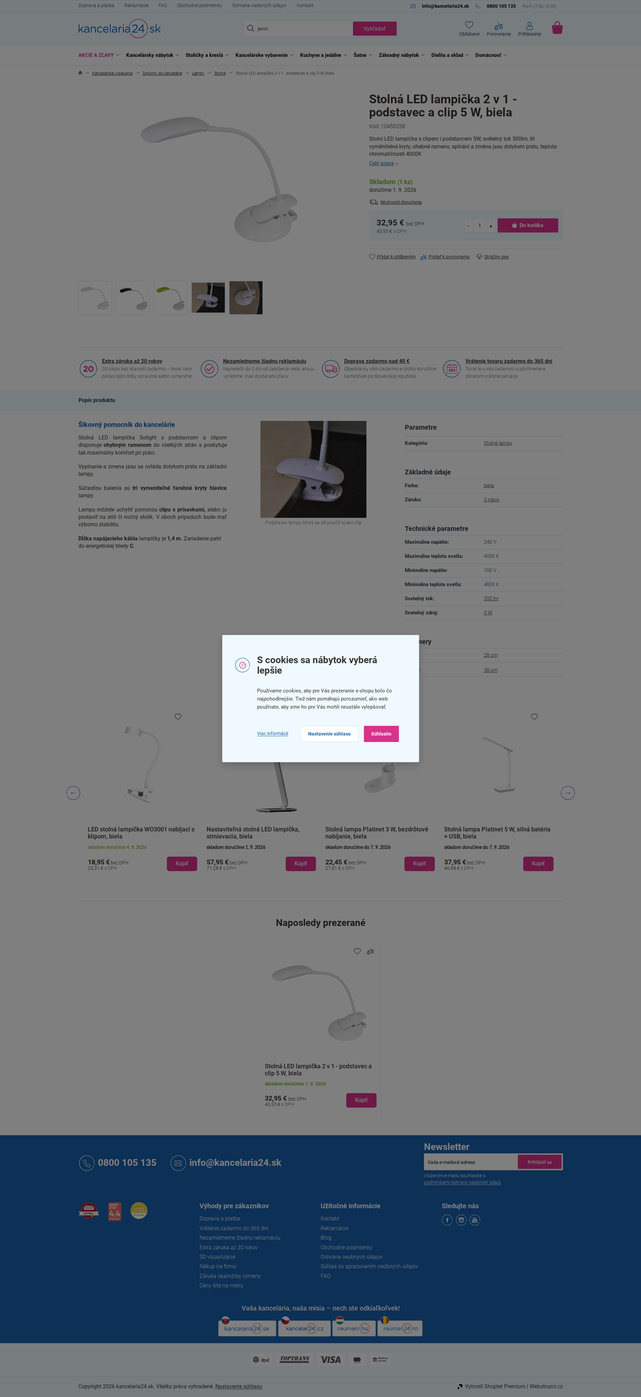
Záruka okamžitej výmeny (230, 1276)
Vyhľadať (375, 29)
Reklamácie (136, 5)
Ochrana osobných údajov (259, 5)
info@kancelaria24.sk (235, 1163)
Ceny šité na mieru (221, 1285)
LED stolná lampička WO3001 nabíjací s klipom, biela (141, 833)
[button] (142, 858)
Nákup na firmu (218, 1266)
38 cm (491, 670)
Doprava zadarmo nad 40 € (376, 361)
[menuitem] (97, 55)
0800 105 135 (127, 1163)
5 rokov (492, 500)
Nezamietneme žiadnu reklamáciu (264, 361)
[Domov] (80, 73)
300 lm (491, 599)
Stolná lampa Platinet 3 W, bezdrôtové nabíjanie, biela (376, 833)
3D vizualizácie (217, 1257)
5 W (488, 613)
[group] (142, 793)
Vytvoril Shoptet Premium (495, 1386)
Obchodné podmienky (199, 5)
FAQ (162, 5)
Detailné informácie (466, 163)
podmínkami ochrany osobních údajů (462, 1182)
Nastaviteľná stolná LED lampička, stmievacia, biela (253, 833)
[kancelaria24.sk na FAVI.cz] (88, 1214)
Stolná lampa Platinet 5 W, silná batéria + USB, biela (497, 833)
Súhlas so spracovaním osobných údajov (369, 1266)
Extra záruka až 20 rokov (132, 361)
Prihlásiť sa (540, 1162)
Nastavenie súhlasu (329, 734)
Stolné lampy (498, 443)
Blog (326, 1237)
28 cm (491, 655)
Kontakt (305, 5)
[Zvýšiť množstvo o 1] (491, 225)
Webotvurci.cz (546, 1386)
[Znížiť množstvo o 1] (469, 225)
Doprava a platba (96, 5)
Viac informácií (272, 733)
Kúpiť (361, 1100)
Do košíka (531, 225)
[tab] (97, 400)
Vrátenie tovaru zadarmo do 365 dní (508, 361)
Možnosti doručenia (401, 202)
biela (489, 485)
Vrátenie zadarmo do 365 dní (234, 1228)
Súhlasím (381, 734)
